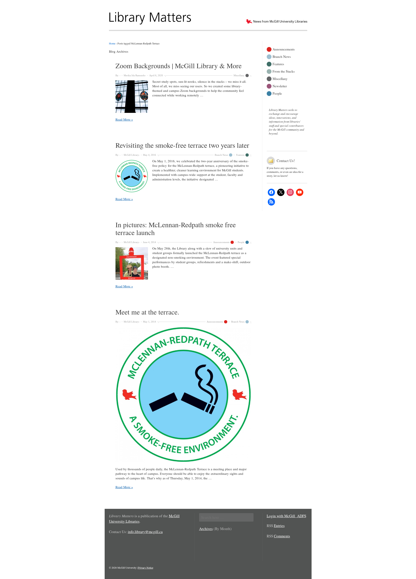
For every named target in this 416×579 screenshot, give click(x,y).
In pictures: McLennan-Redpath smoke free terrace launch (175, 228)
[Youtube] (299, 192)
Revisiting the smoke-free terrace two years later (182, 145)
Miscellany (239, 75)
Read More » (124, 119)
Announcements (221, 242)
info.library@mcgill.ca (145, 531)
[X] (281, 192)
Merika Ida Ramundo (134, 75)
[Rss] (271, 202)
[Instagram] (290, 192)
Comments (282, 536)
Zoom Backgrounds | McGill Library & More (178, 65)
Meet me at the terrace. (147, 311)
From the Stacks (284, 71)
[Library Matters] (150, 16)
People (241, 242)
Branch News (221, 155)
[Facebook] (271, 192)
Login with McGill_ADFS (286, 515)
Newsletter (280, 86)
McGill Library (131, 155)
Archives (206, 528)
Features (240, 155)
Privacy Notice (145, 567)
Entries (279, 525)
